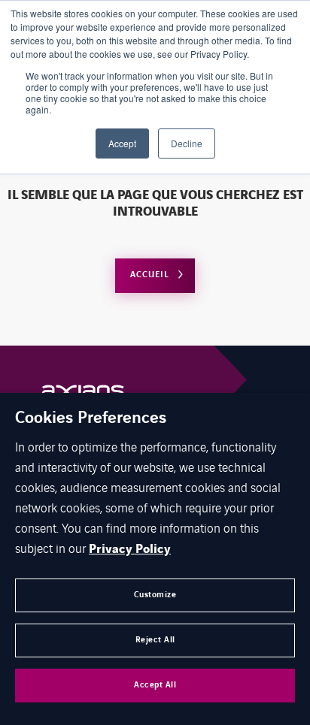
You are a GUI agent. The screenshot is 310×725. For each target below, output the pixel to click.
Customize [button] (155, 594)
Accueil (149, 274)
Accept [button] (122, 143)
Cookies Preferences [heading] (90, 418)
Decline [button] (186, 143)
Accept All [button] (155, 684)
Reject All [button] (155, 639)
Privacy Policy (130, 549)
